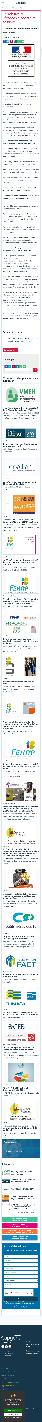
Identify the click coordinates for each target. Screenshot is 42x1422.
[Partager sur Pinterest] (11, 41)
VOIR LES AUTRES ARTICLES (26, 1212)
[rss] (9, 1346)
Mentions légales (32, 1344)
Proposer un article (33, 1351)
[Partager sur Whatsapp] (19, 41)
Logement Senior (7, 1385)
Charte (28, 1347)
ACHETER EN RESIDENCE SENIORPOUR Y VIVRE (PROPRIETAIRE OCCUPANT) (19, 1232)
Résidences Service (8, 1375)
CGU (28, 1342)
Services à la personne (9, 1382)
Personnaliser (13, 1414)
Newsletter (9, 1353)
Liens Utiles (5, 1379)
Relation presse (32, 1353)
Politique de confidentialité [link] (13, 1418)
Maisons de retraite (8, 1372)
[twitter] (6, 1346)
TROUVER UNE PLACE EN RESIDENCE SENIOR (19, 1219)
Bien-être (4, 1389)
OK (35, 370)
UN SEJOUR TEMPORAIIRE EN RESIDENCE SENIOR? (19, 1225)
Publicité (8, 1356)
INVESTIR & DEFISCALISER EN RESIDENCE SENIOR (20, 1238)
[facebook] (2, 1346)
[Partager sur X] (7, 41)
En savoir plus (10, 350)
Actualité (4, 1368)
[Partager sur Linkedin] (15, 41)
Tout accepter (13, 1411)
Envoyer (21, 1299)
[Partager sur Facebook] (6, 366)
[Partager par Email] (22, 41)
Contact (8, 1351)
